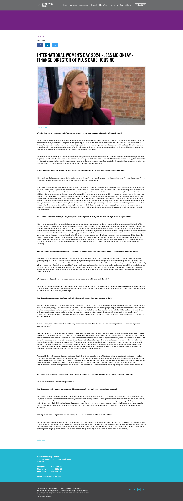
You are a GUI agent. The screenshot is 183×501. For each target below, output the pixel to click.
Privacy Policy (54, 488)
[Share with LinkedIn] (47, 45)
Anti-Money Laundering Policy (47, 490)
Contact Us (114, 5)
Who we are (73, 5)
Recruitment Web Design (44, 496)
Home (65, 5)
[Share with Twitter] (55, 45)
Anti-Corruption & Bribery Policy (71, 488)
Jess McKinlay (42, 127)
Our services (83, 5)
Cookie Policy (42, 488)
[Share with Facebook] (40, 45)
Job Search (93, 5)
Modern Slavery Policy (67, 490)
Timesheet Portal (125, 5)
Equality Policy (82, 490)
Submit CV (140, 5)
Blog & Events (103, 5)
